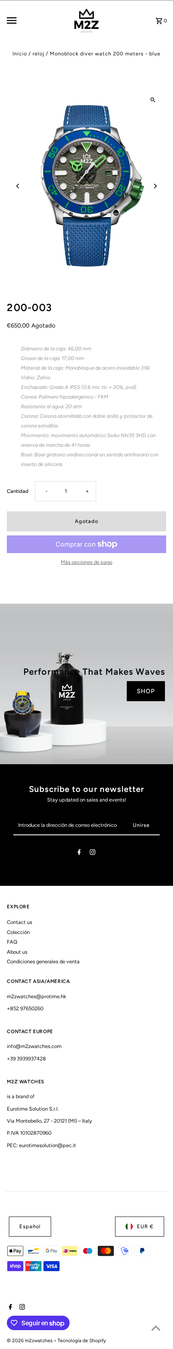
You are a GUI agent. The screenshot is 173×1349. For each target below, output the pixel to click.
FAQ (12, 942)
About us (17, 952)
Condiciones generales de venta (43, 961)
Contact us (19, 922)
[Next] (155, 186)
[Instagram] (92, 853)
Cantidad (18, 491)
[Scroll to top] (156, 1328)
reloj (38, 54)
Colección (18, 932)
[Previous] (18, 186)
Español (30, 1226)
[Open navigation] (36, 20)
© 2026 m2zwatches (30, 1340)
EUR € (145, 1226)
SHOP (146, 691)
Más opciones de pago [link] (86, 562)
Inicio (19, 54)
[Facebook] (79, 853)
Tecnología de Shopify (82, 1340)
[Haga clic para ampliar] (153, 100)
